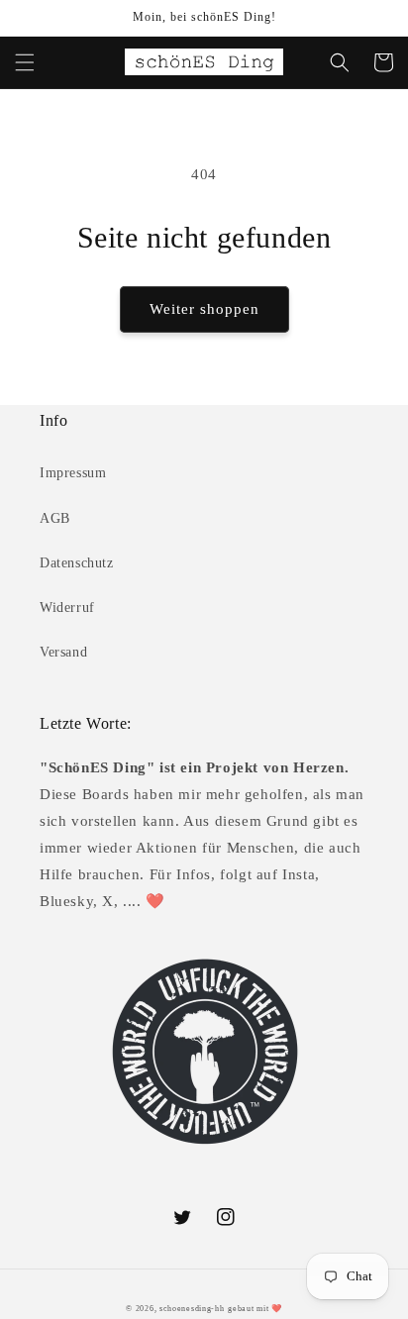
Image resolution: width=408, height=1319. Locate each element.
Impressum (73, 472)
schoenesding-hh (192, 1308)
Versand (63, 652)
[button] (25, 62)
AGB (55, 518)
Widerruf (67, 607)
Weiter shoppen (204, 309)
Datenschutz (77, 563)
